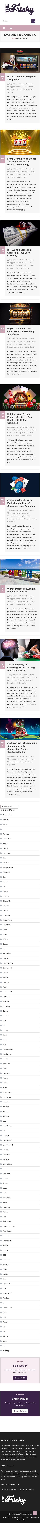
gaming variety (20, 263)
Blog (4, 858)
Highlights (6, 1073)
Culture (5, 939)
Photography (7, 1221)
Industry (6, 1107)
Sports (5, 1269)
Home (5, 1087)
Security (10, 92)
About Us (6, 1517)
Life (4, 1130)
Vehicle (5, 1336)
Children (6, 896)
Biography (6, 853)
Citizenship (7, 901)
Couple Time (7, 920)
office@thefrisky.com (13, 1484)
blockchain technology (23, 513)
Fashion (6, 977)
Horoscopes (7, 1092)
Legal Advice (7, 1126)
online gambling (27, 89)
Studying (6, 1274)
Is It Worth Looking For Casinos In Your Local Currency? (19, 253)
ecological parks (22, 601)
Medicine (6, 1159)
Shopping (6, 1260)
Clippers (6, 906)
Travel (31, 596)
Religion (6, 1245)
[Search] (33, 21)
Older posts (8, 807)
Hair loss (6, 1059)
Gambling (6, 1006)
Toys (4, 1317)
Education (6, 958)
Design (5, 944)
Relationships (7, 1241)
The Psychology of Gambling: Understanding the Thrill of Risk (21, 667)
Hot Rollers (7, 1097)
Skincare (6, 1264)
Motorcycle (7, 1174)
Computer (6, 915)
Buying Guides (8, 867)
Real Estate (7, 1231)
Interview (6, 1116)
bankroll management (23, 430)
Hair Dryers (7, 1054)
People (5, 1212)
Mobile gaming (12, 762)
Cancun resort (20, 599)
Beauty (5, 843)
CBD (4, 886)
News (5, 1202)
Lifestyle (6, 1135)
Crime (5, 930)
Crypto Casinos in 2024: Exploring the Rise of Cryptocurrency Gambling (21, 503)
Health (5, 1068)
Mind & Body (7, 1164)
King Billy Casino (13, 89)
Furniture (6, 997)
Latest (22, 1517)
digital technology (21, 171)
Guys (5, 1040)
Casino (31, 84)
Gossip (5, 1030)
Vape (4, 1331)
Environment (7, 968)
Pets (4, 1217)
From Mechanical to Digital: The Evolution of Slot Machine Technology (22, 162)
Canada (18, 87)
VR (4, 1346)
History (5, 1078)
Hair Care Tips (8, 1049)
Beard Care (7, 839)
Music (5, 1188)
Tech (4, 1288)
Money (5, 1169)
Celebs (5, 891)
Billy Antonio (13, 84)
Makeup (6, 1150)
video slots (11, 177)
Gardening (6, 1016)
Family (5, 973)
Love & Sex (7, 1140)
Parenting (6, 1207)
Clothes (5, 910)
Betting (5, 848)
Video (5, 1341)
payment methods (22, 268)
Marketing (6, 1154)
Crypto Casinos (12, 516)
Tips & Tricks (7, 1307)
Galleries (6, 1001)
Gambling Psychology (22, 677)
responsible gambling (15, 347)
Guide (5, 1035)
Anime (5, 824)
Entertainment (8, 963)
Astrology (6, 834)
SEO (4, 1255)
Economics (7, 953)
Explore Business (20, 1411)
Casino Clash (19, 759)
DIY (4, 949)
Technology (7, 1293)
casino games (27, 87)
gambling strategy (20, 433)
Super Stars (7, 1284)
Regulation (11, 765)
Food (5, 987)
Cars (4, 877)
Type (4, 1327)
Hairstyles (6, 1064)
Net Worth (6, 1197)
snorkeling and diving (23, 604)
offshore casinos (22, 265)
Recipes (6, 1236)
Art (4, 829)
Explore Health (20, 1378)
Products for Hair (9, 1226)
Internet (5, 1111)
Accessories (7, 815)
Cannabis (6, 872)
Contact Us (14, 1517)
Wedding (6, 1351)
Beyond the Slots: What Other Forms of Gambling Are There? (21, 331)
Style (4, 1279)
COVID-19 (6, 925)
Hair (4, 1044)
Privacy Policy (21, 1520)
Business (6, 863)
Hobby (5, 1083)
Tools (5, 1312)
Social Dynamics (20, 683)
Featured (6, 982)
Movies (5, 1178)
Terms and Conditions (32, 1517)
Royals (5, 1250)
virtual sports (29, 347)
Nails (4, 1193)
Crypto (5, 934)
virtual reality (22, 177)
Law (4, 1121)
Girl (4, 1025)
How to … (6, 1102)
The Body (6, 1298)
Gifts (4, 1020)
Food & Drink (7, 992)
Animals (5, 820)
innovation (30, 759)
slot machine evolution (24, 174)
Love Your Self (8, 1145)
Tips (4, 1303)
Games (5, 1011)
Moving (5, 1183)
